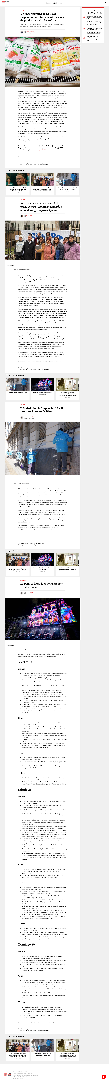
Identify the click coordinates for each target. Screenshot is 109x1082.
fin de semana (41, 1022)
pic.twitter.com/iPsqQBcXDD (54, 148)
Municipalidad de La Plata (38, 537)
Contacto (49, 3)
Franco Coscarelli (29, 417)
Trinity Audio (21, 269)
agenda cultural (30, 1022)
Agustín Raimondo (31, 361)
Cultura (36, 1022)
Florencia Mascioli (40, 361)
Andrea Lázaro (29, 215)
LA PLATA (47, 361)
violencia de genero (58, 361)
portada (28, 156)
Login (42, 163)
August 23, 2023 (41, 150)
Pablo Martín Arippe (30, 31)
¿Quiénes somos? (58, 3)
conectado (32, 164)
